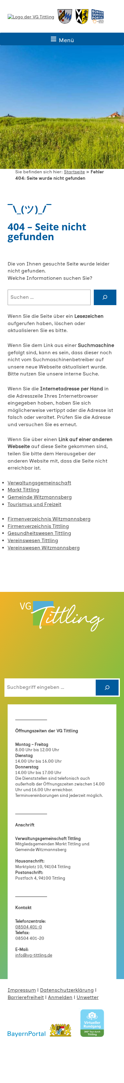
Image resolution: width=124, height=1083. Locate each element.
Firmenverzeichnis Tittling (38, 526)
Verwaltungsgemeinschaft (39, 483)
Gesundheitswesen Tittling (39, 533)
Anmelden (60, 997)
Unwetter (88, 997)
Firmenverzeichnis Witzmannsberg (49, 519)
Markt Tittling (23, 490)
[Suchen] (107, 687)
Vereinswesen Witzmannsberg (44, 548)
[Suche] (105, 297)
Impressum (22, 990)
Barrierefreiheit (26, 997)
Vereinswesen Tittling (33, 540)
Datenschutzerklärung (67, 990)
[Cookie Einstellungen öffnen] (11, 1075)
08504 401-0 (28, 927)
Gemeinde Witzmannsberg (40, 497)
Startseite (74, 172)
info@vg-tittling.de (33, 955)
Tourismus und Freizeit (34, 504)
